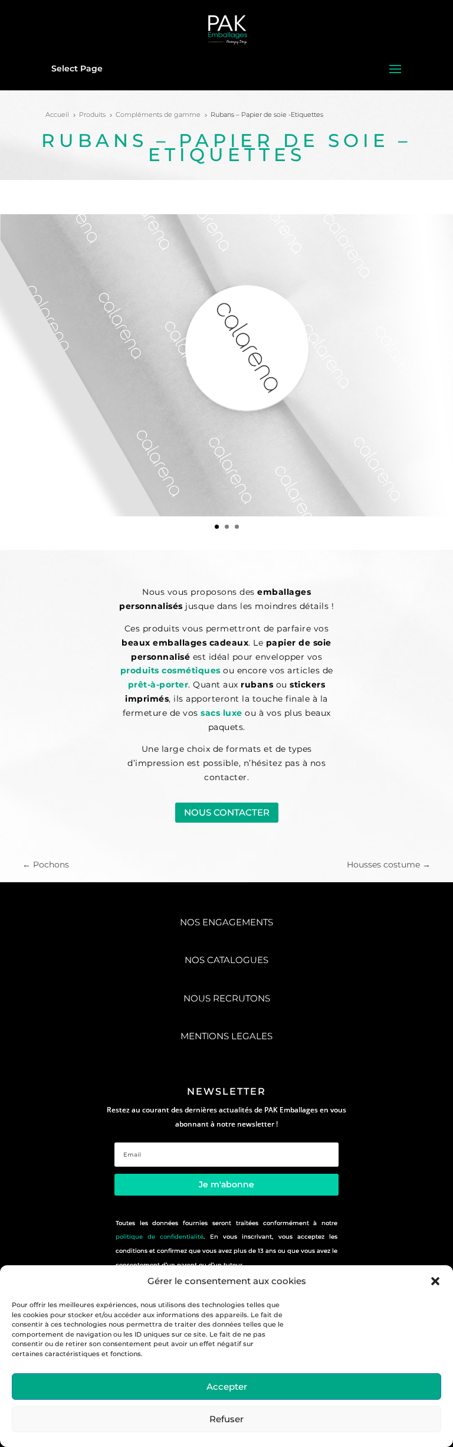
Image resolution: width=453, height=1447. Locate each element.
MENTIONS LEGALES (226, 1036)
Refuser (226, 1419)
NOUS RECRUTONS (226, 998)
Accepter (226, 1386)
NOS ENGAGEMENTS (226, 922)
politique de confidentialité (160, 1236)
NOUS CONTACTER (227, 812)
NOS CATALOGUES (226, 959)
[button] (435, 1281)
